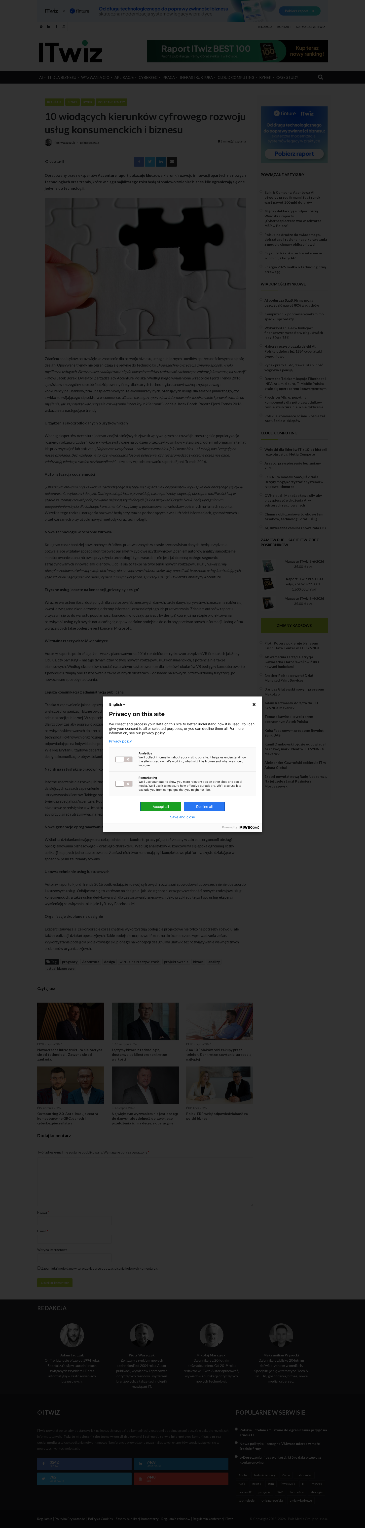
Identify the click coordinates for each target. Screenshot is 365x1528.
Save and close (182, 817)
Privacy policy (120, 741)
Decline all (204, 806)
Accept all (161, 806)
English (115, 704)
